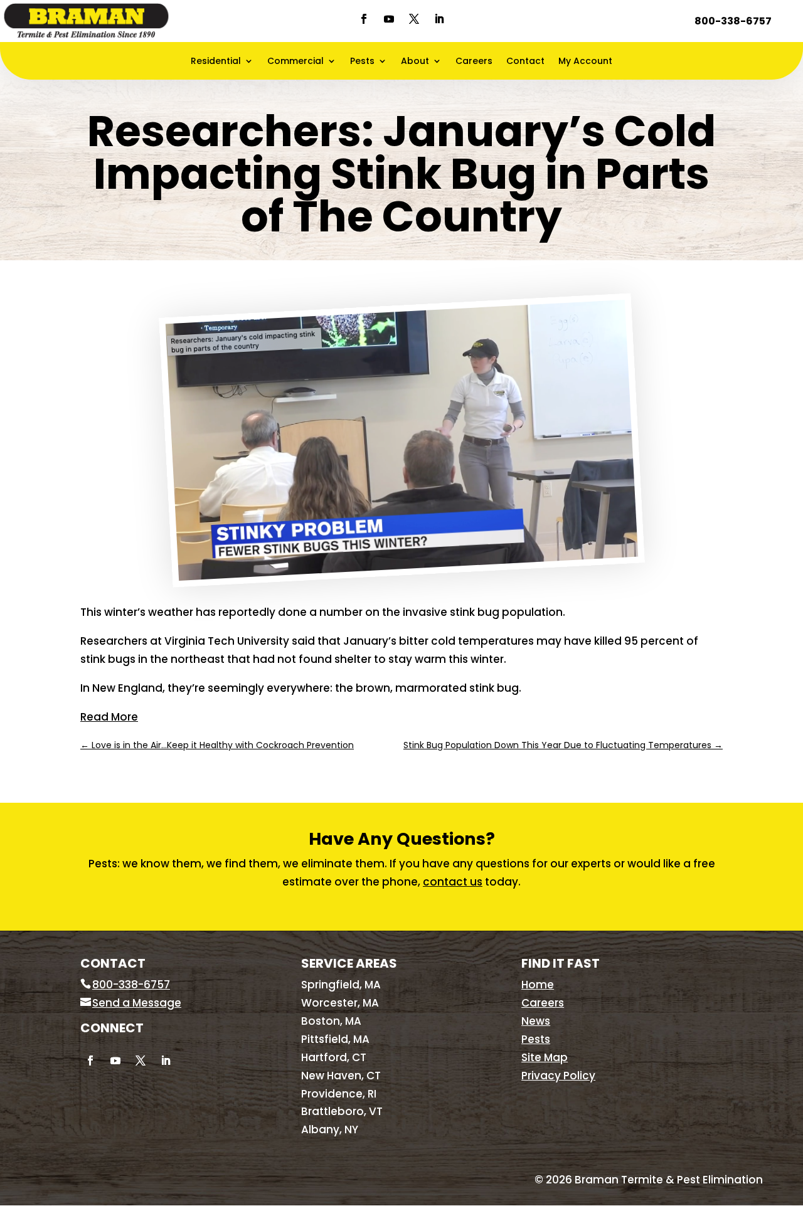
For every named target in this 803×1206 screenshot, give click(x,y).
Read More (109, 716)
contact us (452, 881)
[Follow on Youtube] (389, 19)
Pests (362, 61)
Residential (216, 61)
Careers (473, 61)
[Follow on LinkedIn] (439, 19)
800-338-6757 (733, 21)
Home (537, 984)
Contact (525, 61)
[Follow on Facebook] (364, 19)
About (415, 61)
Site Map (544, 1057)
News (535, 1021)
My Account (585, 61)
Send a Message (136, 1002)
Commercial (295, 61)
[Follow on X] (414, 19)
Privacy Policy (558, 1075)
